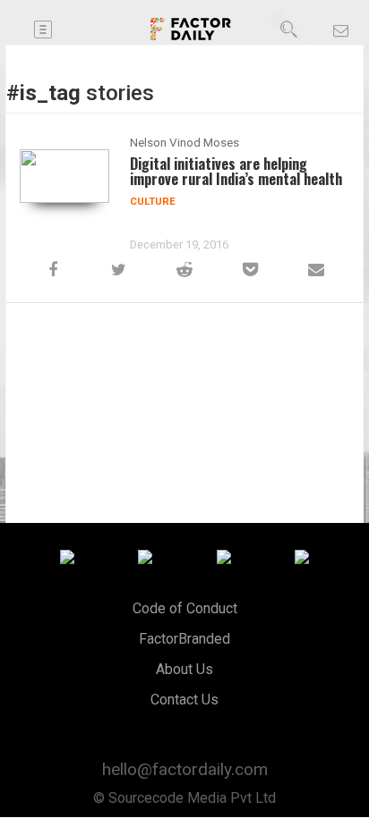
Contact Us (184, 699)
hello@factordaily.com (185, 769)
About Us (184, 669)
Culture (153, 201)
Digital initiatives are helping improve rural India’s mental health (236, 171)
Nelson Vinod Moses (184, 142)
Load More (184, 352)
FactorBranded (184, 638)
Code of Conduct (185, 608)
